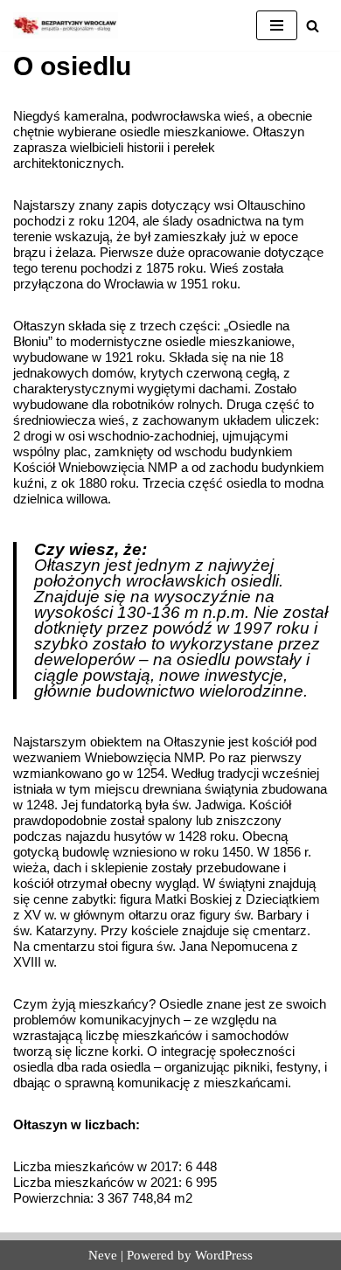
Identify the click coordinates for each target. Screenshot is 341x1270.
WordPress (224, 1255)
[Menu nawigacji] (276, 25)
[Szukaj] (312, 25)
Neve (102, 1255)
